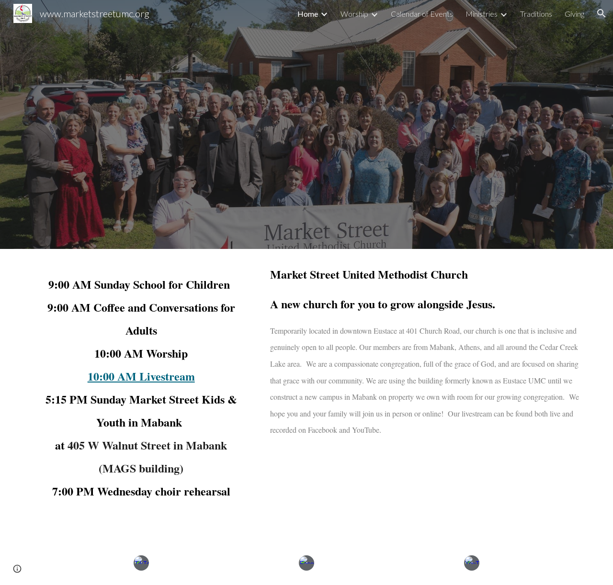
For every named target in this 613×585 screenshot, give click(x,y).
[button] (601, 13)
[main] (141, 394)
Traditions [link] (536, 13)
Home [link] (307, 13)
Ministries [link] (481, 13)
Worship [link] (354, 13)
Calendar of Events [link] (422, 13)
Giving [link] (574, 13)
